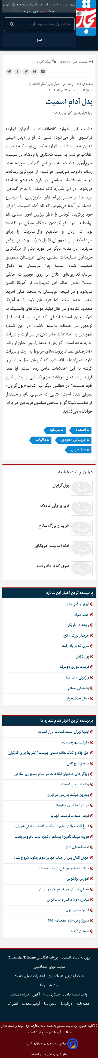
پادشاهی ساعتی (78, 688)
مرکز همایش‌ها (49, 985)
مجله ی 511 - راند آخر (77, 84)
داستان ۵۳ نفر (79, 931)
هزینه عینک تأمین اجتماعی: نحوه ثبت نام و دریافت (52, 836)
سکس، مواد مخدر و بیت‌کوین (68, 899)
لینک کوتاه (44, 62)
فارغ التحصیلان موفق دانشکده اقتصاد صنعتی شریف (52, 826)
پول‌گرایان (61, 485)
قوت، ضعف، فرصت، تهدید (69, 816)
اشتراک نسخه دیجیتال (24, 4)
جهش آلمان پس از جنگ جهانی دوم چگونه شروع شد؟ (51, 857)
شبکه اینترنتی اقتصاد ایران (66, 976)
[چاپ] (34, 72)
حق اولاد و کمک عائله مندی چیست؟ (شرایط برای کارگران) (48, 752)
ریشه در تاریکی (77, 625)
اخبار (57, 84)
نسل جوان (78, 449)
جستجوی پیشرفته (34, 11)
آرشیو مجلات (31, 1004)
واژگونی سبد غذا (77, 677)
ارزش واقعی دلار (78, 604)
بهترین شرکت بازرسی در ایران (68, 795)
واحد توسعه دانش (75, 994)
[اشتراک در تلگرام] (9, 72)
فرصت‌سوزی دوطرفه (74, 667)
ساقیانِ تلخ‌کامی (77, 763)
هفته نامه (83, 1004)
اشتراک (43, 4)
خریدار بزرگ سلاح (54, 526)
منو (39, 40)
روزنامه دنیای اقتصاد (76, 957)
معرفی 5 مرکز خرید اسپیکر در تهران (64, 889)
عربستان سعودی (73, 440)
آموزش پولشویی (78, 878)
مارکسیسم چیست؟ (75, 742)
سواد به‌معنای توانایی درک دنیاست (64, 868)
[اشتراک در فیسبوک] (18, 72)
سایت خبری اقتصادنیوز (49, 967)
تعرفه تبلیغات (20, 994)
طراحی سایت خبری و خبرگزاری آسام (46, 1043)
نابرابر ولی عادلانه (54, 505)
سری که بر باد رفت (53, 566)
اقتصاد (80, 430)
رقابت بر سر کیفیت (75, 784)
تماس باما (70, 4)
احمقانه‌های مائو (77, 847)
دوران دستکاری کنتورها (72, 805)
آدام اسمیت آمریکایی (51, 546)
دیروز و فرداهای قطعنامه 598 (68, 920)
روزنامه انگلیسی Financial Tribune (33, 957)
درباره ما (56, 4)
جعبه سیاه (81, 614)
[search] (12, 24)
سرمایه (55, 430)
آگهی (36, 994)
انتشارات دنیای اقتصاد (29, 976)
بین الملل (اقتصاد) (41, 84)
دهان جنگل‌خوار (77, 698)
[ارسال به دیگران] (43, 72)
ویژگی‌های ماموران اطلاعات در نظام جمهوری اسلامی (51, 774)
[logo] (86, 18)
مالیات (40, 440)
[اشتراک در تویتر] (26, 72)
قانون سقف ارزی (77, 910)
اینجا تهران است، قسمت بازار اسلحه (63, 732)
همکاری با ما (51, 994)
